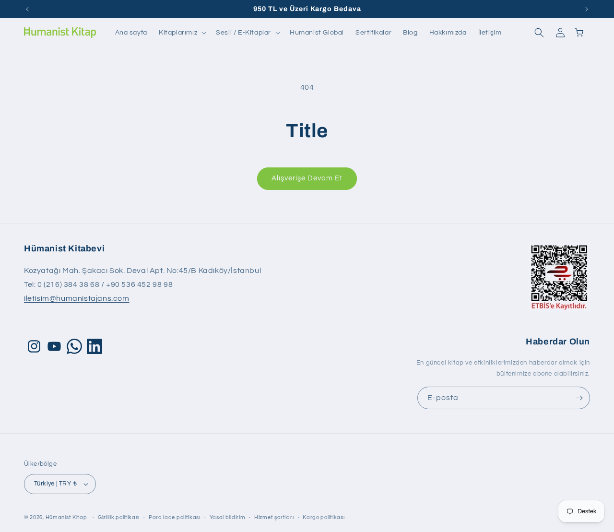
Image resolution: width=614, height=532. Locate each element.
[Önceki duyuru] (27, 9)
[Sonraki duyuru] (586, 9)
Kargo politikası (323, 517)
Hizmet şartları (274, 517)
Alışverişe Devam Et (307, 178)
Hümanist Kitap (66, 517)
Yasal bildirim (228, 517)
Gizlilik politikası (119, 517)
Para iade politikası (175, 517)
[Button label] (579, 398)
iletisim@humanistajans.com (77, 298)
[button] (181, 33)
